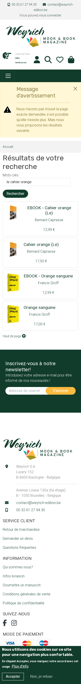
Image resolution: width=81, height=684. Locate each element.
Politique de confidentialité (23, 603)
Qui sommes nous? (18, 567)
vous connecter (50, 15)
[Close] (75, 88)
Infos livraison (14, 576)
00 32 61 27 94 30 (24, 4)
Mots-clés (10, 175)
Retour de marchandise (21, 529)
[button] (71, 61)
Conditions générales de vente (26, 594)
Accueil (8, 146)
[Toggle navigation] (8, 75)
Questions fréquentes (19, 547)
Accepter (13, 676)
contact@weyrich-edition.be (38, 503)
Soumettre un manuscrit (21, 585)
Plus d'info (20, 666)
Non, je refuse (41, 676)
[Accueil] (40, 36)
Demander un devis (18, 538)
